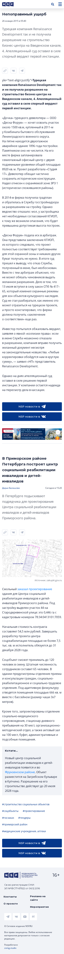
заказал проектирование (34, 589)
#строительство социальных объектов (25, 804)
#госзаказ (8, 817)
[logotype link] (11, 4)
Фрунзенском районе (20, 772)
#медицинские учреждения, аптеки (24, 831)
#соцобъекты (10, 811)
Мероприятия (39, 906)
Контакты (10, 896)
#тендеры (24, 817)
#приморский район (14, 824)
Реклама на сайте (38, 898)
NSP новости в (29, 406)
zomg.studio (10, 948)
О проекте (11, 903)
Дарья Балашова (11, 487)
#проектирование (34, 811)
